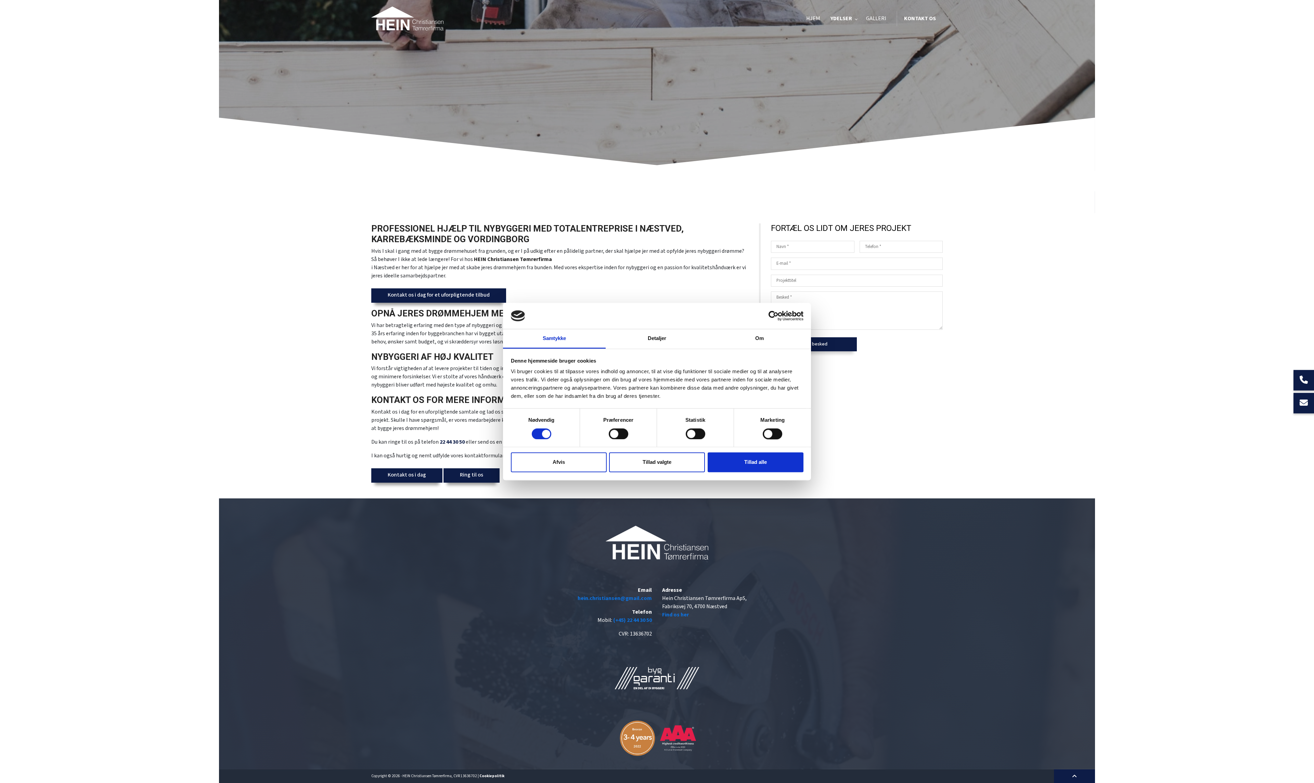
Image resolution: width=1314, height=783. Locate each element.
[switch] (618, 433)
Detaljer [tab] (657, 338)
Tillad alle (755, 462)
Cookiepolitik (491, 776)
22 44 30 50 (452, 442)
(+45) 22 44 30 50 (632, 620)
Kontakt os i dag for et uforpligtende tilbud (439, 295)
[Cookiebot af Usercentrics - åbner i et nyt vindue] (773, 316)
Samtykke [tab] (554, 338)
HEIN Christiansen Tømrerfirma (513, 259)
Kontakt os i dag (407, 475)
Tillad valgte (657, 462)
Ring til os (471, 475)
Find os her (675, 614)
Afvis (559, 462)
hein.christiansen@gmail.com (615, 598)
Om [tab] (759, 338)
